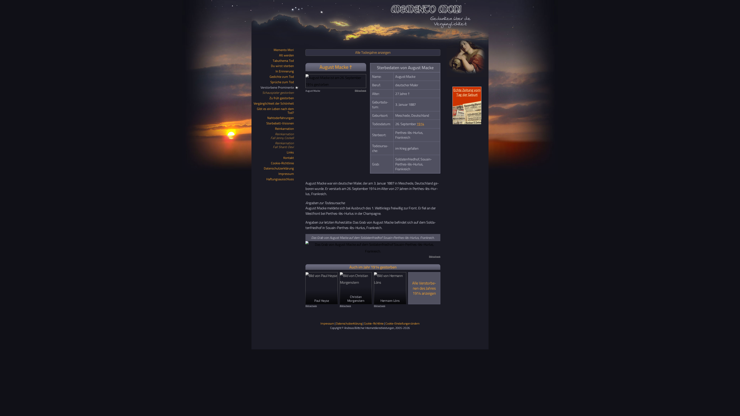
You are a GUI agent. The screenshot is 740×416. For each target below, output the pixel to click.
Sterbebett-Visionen (280, 123)
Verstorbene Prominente (277, 88)
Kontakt (288, 158)
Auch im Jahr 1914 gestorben (373, 267)
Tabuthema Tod (283, 61)
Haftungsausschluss (280, 179)
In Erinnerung (285, 71)
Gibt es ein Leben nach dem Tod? (275, 111)
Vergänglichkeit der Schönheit (274, 104)
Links (290, 152)
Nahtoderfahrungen (280, 118)
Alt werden (286, 55)
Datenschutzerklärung (279, 168)
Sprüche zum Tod (282, 82)
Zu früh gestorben (281, 98)
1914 (420, 124)
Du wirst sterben (282, 66)
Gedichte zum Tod (282, 77)
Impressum (286, 174)
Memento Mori (284, 50)
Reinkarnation (284, 129)
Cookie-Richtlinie (282, 163)
